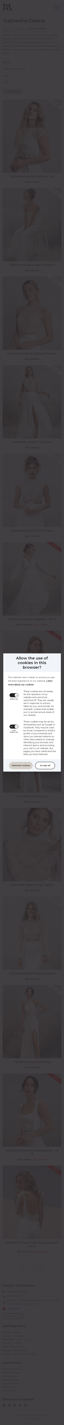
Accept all (45, 765)
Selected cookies (21, 765)
